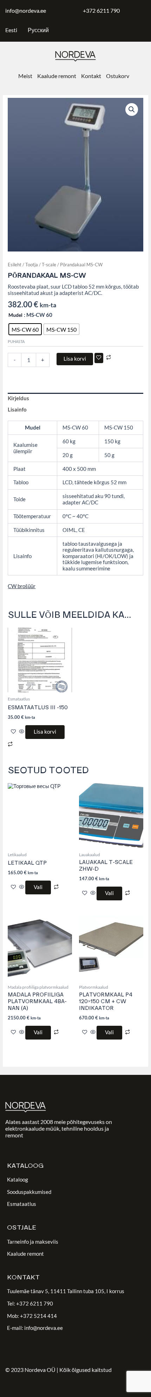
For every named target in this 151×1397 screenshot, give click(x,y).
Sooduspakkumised (29, 1192)
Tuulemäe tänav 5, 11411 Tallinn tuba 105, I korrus (65, 1291)
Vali (38, 887)
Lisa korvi (75, 359)
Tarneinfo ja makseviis (32, 1242)
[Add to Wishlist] (98, 358)
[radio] (25, 329)
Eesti (11, 29)
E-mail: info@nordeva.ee (35, 1328)
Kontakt (91, 75)
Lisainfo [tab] (17, 410)
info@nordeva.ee (25, 10)
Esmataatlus (21, 1204)
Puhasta (16, 341)
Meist (25, 75)
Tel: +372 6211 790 (30, 1304)
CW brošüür (21, 586)
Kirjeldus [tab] (18, 398)
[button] (131, 109)
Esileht (14, 264)
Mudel (15, 315)
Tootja (31, 264)
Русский (38, 29)
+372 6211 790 (101, 10)
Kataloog (17, 1180)
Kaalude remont (56, 75)
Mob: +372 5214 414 (32, 1316)
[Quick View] (21, 732)
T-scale (49, 264)
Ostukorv (117, 75)
